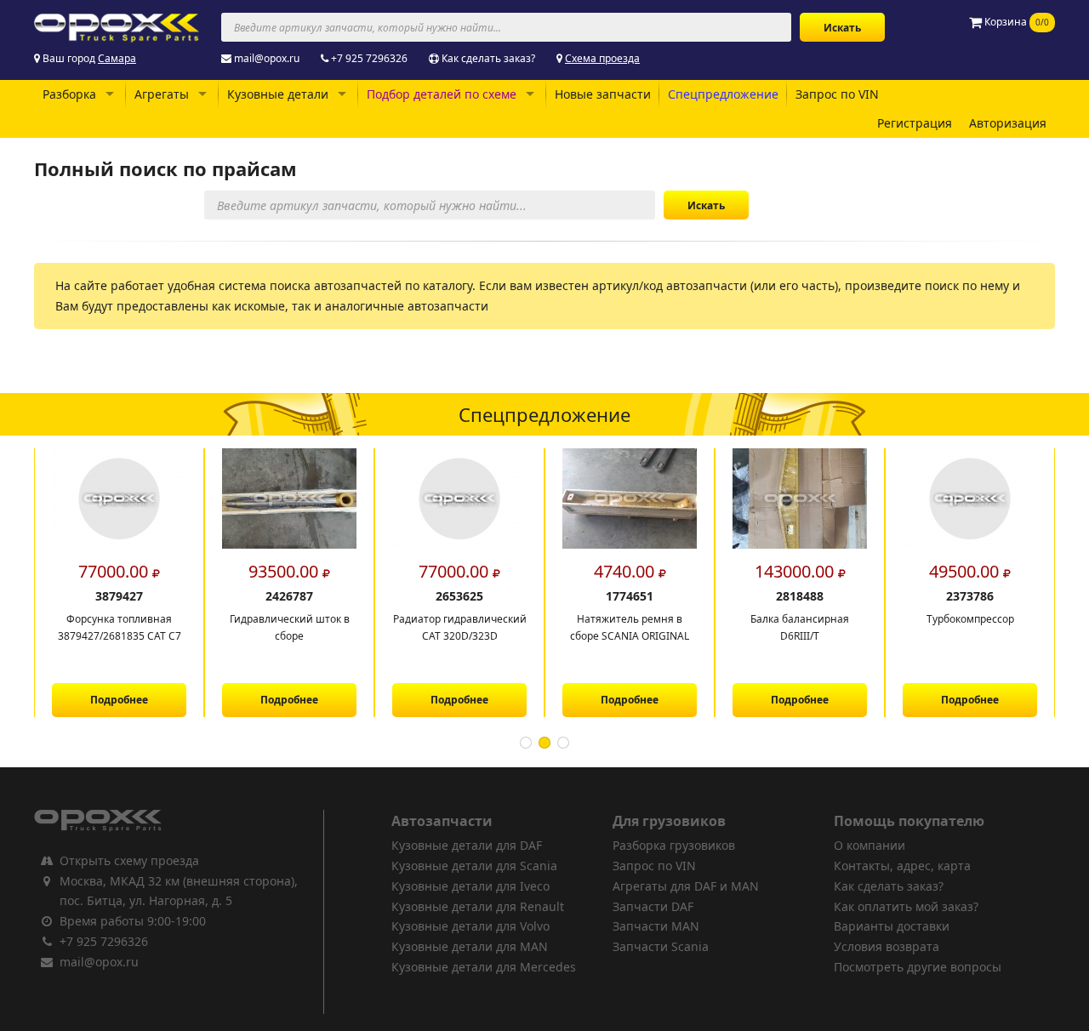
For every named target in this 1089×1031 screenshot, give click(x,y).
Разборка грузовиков (674, 845)
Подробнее (119, 699)
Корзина (1015, 21)
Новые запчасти (603, 94)
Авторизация (1007, 123)
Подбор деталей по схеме (441, 94)
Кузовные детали (277, 94)
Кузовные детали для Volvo (470, 926)
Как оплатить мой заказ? (906, 906)
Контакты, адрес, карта (902, 865)
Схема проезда (602, 58)
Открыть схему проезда (129, 860)
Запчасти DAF (653, 906)
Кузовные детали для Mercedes (483, 967)
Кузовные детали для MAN (469, 946)
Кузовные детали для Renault (477, 906)
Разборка (69, 94)
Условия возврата (886, 946)
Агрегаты (161, 94)
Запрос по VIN (837, 94)
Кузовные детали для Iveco (470, 886)
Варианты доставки (891, 926)
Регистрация (914, 123)
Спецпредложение (723, 94)
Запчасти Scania (661, 946)
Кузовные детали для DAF (466, 845)
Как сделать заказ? (488, 58)
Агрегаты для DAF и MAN (686, 886)
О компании (869, 845)
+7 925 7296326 (369, 58)
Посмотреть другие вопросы (917, 967)
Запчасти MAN (656, 926)
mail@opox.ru (266, 58)
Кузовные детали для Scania (474, 865)
